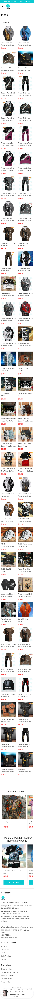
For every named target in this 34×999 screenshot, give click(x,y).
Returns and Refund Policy (10, 972)
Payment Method (6, 979)
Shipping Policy (6, 969)
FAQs (3, 953)
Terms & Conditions (7, 975)
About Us (4, 946)
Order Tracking (6, 956)
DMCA (3, 959)
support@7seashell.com (9, 938)
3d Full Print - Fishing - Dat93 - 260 (12, 872)
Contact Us (5, 949)
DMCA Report (17, 990)
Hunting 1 (6, 822)
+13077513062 (6, 935)
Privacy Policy (6, 982)
